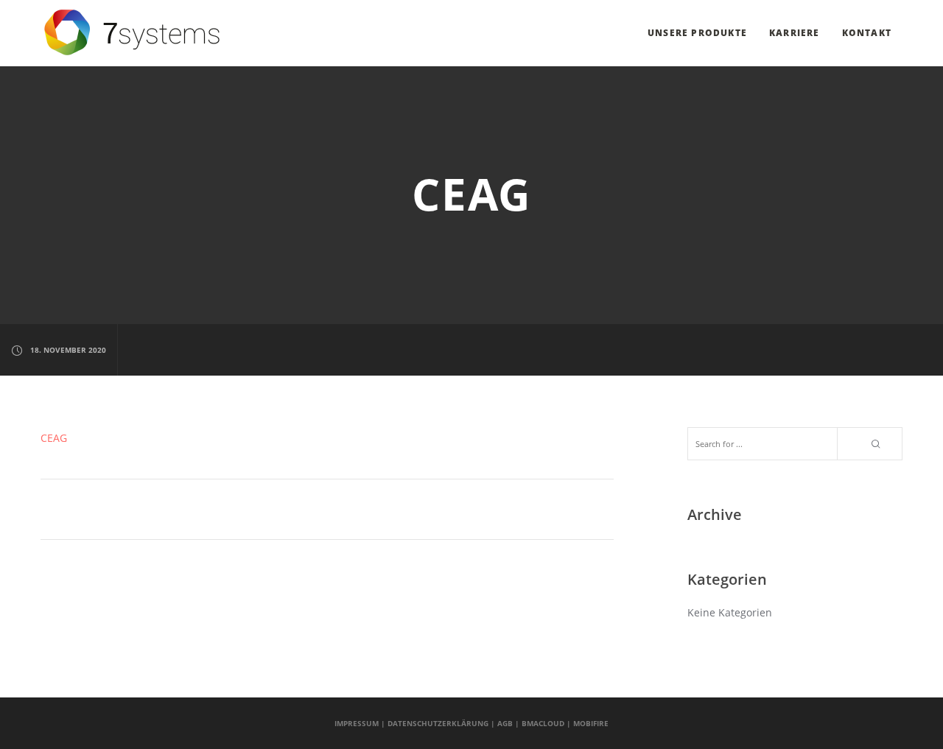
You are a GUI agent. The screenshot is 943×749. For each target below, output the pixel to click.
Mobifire (591, 723)
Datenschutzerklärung (438, 723)
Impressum (356, 723)
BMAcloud (543, 723)
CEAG (54, 438)
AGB (505, 723)
